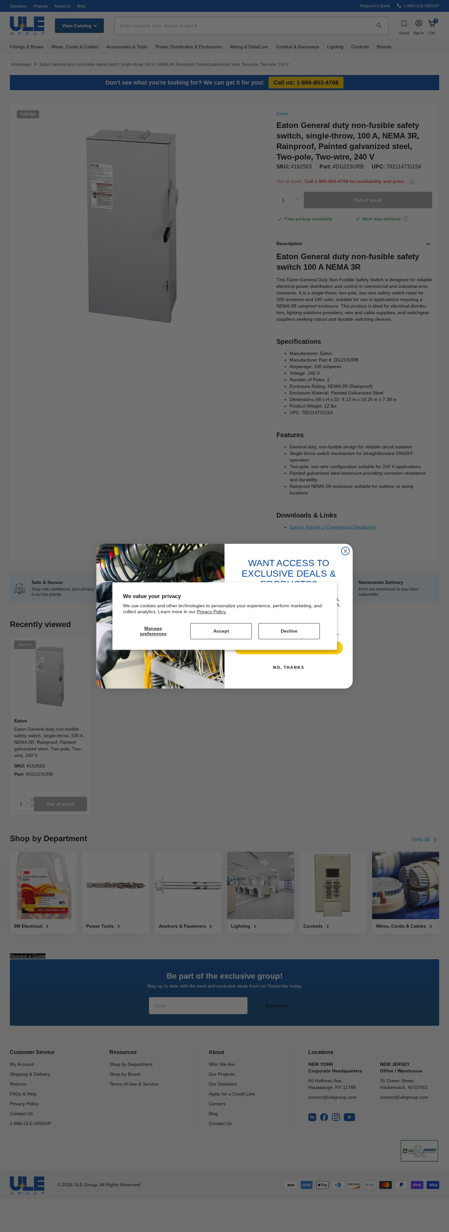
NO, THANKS (288, 667)
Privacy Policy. (211, 612)
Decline (289, 631)
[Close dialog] (345, 551)
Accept (221, 631)
